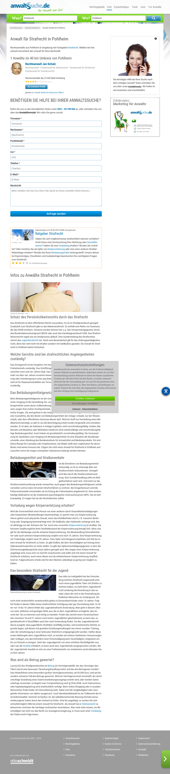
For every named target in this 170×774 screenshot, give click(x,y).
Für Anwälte (154, 7)
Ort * (12, 151)
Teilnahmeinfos (112, 749)
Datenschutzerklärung (146, 744)
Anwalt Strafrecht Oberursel (49, 92)
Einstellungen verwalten (85, 403)
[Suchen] (153, 18)
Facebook (109, 755)
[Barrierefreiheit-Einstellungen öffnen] (166, 391)
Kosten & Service (113, 744)
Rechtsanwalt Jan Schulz (40, 64)
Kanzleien (70, 755)
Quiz (143, 7)
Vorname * (16, 118)
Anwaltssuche (16, 28)
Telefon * (15, 163)
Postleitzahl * (17, 140)
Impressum (144, 738)
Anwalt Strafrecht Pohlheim (53, 28)
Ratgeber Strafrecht (49, 233)
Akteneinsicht (88, 704)
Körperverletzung (56, 249)
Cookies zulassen (85, 398)
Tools (135, 7)
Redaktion (143, 755)
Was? (17, 18)
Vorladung (64, 245)
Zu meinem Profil (36, 86)
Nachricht (15, 185)
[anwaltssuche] (37, 11)
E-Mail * (14, 174)
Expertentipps (121, 7)
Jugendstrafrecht (30, 340)
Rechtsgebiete (97, 7)
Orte (109, 7)
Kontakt (142, 749)
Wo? (86, 18)
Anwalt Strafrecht (32, 28)
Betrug (51, 665)
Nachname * (16, 129)
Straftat (27, 646)
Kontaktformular (134, 87)
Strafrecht (73, 47)
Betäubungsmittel (60, 252)
